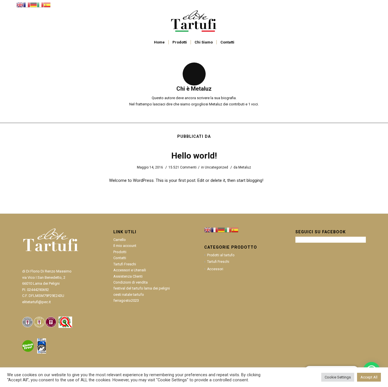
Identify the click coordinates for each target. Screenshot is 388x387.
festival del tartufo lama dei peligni (141, 288)
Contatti (119, 258)
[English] (19, 5)
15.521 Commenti (182, 167)
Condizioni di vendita (130, 282)
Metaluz (244, 167)
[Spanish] (47, 5)
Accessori (215, 269)
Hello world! (194, 156)
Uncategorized (216, 167)
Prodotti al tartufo (220, 255)
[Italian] (40, 5)
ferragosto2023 (126, 300)
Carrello (119, 240)
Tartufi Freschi (124, 264)
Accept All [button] (368, 377)
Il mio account (124, 246)
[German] (33, 5)
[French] (26, 5)
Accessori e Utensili (129, 270)
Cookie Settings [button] (338, 377)
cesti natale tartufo (128, 294)
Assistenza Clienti (128, 276)
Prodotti (119, 252)
